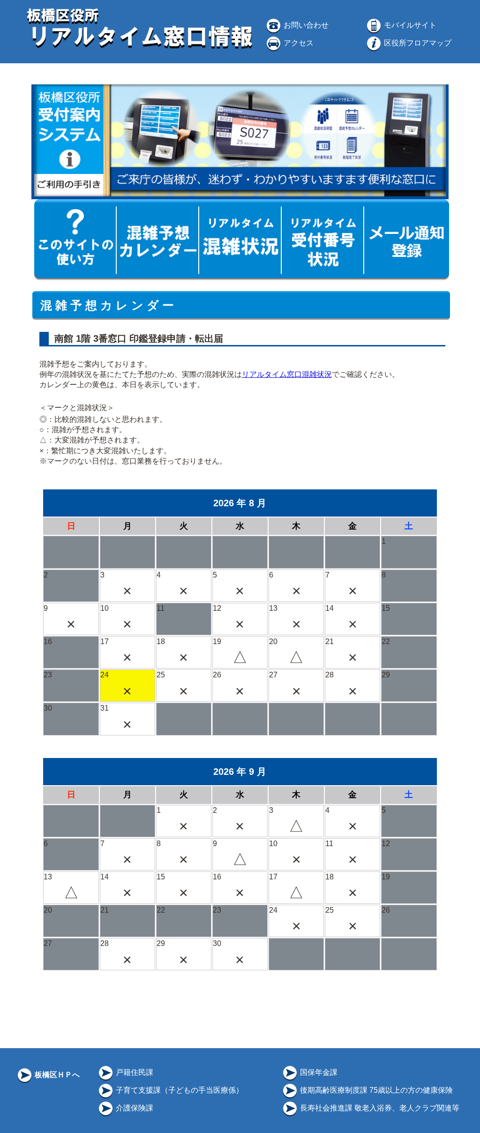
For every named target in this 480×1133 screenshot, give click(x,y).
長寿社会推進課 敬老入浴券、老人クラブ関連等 (378, 1108)
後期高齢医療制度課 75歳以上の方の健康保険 (375, 1090)
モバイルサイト (409, 25)
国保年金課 (318, 1072)
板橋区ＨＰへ (56, 1075)
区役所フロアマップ (416, 43)
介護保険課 (133, 1108)
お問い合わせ (305, 25)
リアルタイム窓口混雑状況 (287, 374)
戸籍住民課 (133, 1072)
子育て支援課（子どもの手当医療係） (178, 1090)
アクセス (298, 43)
